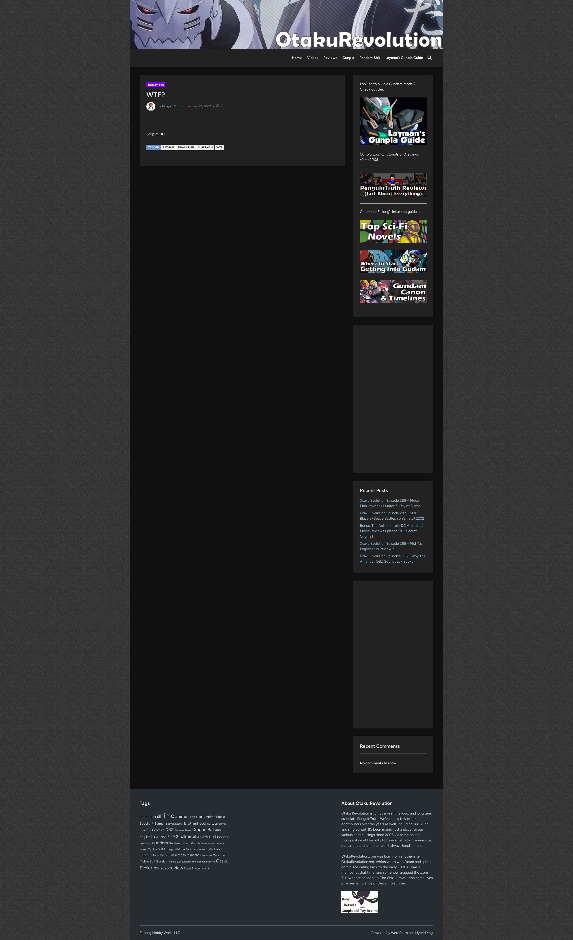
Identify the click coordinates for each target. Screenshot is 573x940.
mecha (194, 855)
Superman (205, 147)
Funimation (223, 837)
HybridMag (424, 933)
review (176, 868)
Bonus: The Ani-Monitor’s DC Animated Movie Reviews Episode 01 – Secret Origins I (391, 530)
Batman (168, 147)
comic (222, 823)
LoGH (209, 849)
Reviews (330, 58)
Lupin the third (179, 855)
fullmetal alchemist (197, 836)
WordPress (399, 933)
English (145, 837)
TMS (204, 868)
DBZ (169, 829)
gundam (160, 842)
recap (164, 868)
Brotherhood (195, 823)
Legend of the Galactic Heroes (186, 849)
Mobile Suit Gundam (154, 861)
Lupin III (146, 855)
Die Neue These (182, 830)
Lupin (218, 849)
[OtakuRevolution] (286, 24)
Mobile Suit (219, 855)
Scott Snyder (192, 868)
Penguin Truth (171, 106)
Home (297, 58)
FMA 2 (172, 836)
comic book (146, 830)
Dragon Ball (203, 829)
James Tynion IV (150, 849)
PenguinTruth (367, 819)
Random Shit (369, 58)
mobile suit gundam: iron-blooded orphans (192, 861)
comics (159, 830)
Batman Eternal (174, 823)
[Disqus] (242, 230)
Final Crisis (186, 147)
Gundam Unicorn (179, 843)
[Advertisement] (393, 399)
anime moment (190, 816)
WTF (219, 147)
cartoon (212, 823)
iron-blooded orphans (212, 843)
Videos (312, 58)
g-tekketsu (145, 843)
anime (165, 815)
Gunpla (348, 58)
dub (218, 830)
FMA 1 (163, 836)
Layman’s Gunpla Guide (404, 58)
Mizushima (206, 855)
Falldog (402, 813)
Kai (164, 849)
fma (154, 836)
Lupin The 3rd (161, 855)
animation (148, 816)
